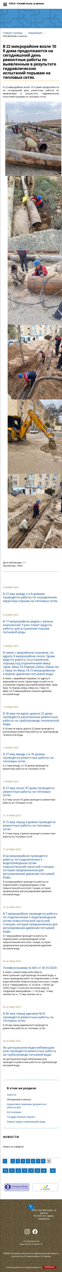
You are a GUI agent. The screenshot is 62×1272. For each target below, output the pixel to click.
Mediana (49, 1267)
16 (43, 1170)
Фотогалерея (14, 1112)
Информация (35, 32)
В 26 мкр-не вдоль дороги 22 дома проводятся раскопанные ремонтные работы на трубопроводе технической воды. (31, 718)
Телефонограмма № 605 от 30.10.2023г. (30, 968)
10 (5, 1170)
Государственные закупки (21, 1116)
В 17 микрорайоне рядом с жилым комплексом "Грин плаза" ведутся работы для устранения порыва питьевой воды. (28, 626)
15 (37, 1170)
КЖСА (34, 1210)
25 (53, 1170)
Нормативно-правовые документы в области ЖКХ (26, 1106)
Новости (11, 1094)
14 (31, 1170)
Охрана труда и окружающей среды (26, 1121)
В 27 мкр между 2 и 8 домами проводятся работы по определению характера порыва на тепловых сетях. (30, 597)
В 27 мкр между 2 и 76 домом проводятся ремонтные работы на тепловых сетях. (28, 757)
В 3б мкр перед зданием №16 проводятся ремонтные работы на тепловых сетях (28, 1017)
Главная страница (12, 32)
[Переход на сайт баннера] (16, 1185)
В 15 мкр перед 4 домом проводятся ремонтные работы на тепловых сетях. (29, 825)
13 (24, 1170)
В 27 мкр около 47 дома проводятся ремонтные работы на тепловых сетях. (28, 791)
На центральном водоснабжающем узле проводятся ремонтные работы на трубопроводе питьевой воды (29, 1051)
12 (18, 1170)
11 (12, 1170)
